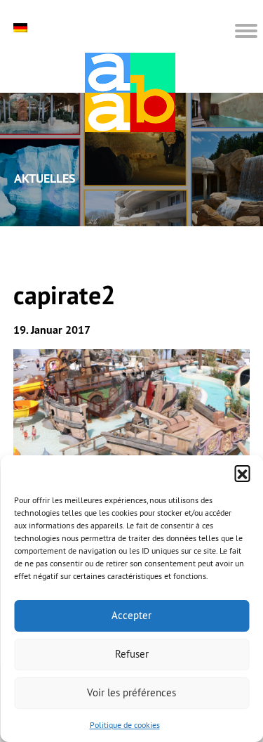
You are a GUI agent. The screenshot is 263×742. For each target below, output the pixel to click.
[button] (242, 473)
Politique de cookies (125, 725)
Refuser (132, 653)
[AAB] (130, 92)
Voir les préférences (131, 692)
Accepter (131, 615)
